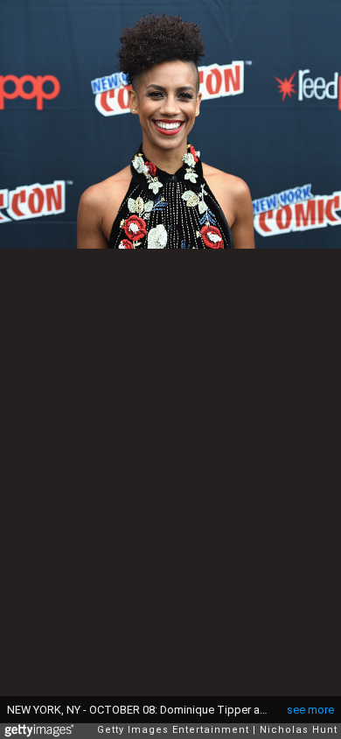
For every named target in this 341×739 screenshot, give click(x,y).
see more (310, 709)
